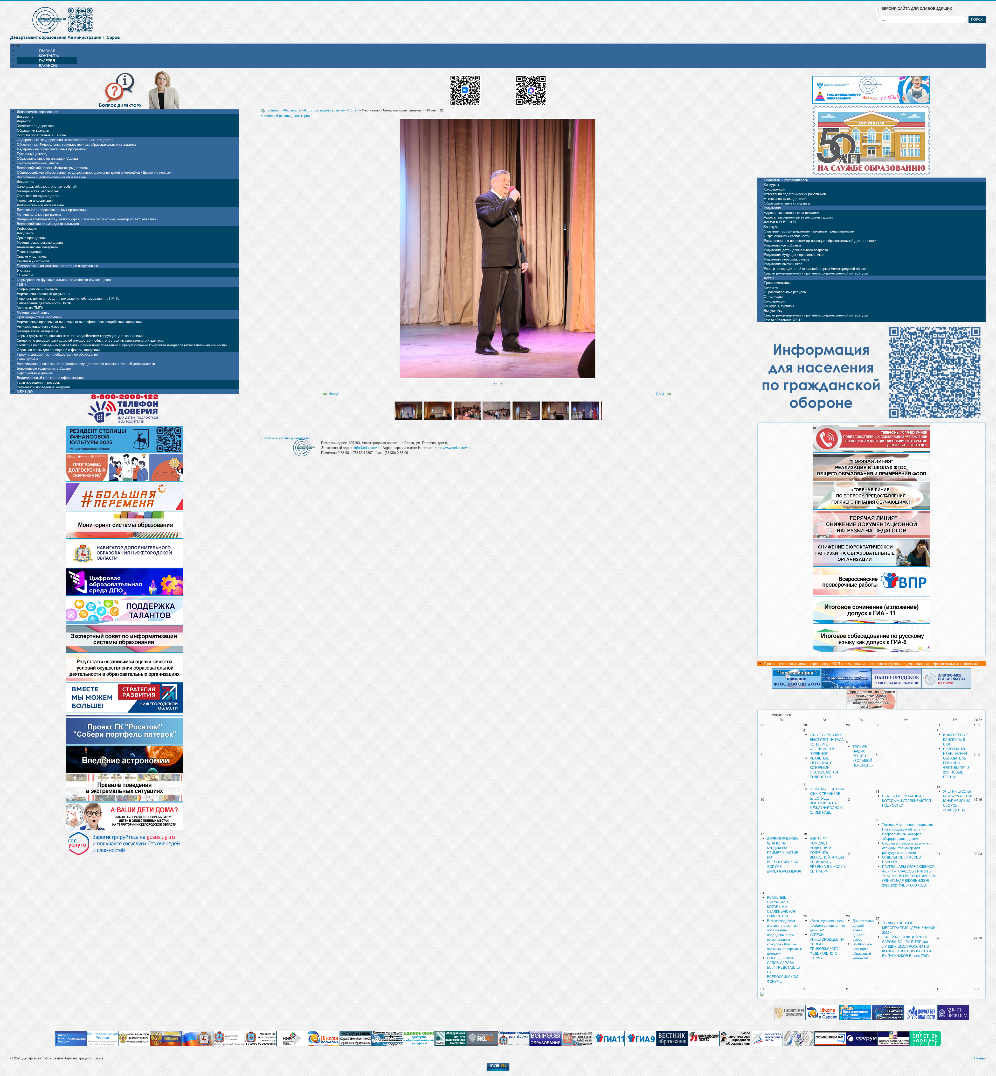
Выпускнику (773, 310)
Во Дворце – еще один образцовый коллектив (862, 950)
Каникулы (771, 226)
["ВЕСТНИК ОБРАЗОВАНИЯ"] (672, 1038)
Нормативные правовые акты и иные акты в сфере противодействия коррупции (79, 321)
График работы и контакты (37, 288)
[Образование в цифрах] (847, 678)
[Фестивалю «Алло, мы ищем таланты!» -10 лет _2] (438, 410)
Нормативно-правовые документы (43, 293)
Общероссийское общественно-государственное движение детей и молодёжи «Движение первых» (94, 172)
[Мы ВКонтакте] (465, 88)
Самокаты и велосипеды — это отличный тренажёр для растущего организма (906, 848)
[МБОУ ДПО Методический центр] (798, 1038)
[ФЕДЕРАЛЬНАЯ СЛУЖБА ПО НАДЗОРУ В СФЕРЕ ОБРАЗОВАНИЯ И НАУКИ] (134, 1038)
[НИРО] (292, 1038)
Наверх (980, 1058)
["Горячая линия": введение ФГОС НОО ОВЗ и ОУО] (797, 678)
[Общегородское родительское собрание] (896, 678)
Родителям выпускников (783, 263)
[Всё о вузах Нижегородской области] (953, 1012)
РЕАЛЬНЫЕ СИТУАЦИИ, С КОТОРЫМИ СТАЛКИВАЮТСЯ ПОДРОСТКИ (824, 767)
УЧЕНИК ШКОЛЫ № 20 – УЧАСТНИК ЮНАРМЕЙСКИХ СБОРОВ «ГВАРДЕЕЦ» (958, 800)
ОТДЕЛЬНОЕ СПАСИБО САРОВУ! (901, 859)
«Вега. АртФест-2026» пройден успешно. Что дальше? (827, 925)
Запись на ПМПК (30, 307)
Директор (24, 120)
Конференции (774, 189)
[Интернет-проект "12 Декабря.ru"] (789, 1012)
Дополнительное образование (40, 204)
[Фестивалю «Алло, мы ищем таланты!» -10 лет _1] (408, 410)
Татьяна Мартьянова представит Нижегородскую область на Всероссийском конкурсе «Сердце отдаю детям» (907, 831)
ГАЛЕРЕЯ (47, 60)
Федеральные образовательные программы (51, 148)
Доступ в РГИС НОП (780, 221)
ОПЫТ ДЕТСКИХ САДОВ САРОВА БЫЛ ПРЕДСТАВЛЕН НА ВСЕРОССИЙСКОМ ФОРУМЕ (784, 969)
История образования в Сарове (41, 134)
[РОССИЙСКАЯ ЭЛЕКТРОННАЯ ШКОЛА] (767, 1038)
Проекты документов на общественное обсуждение (57, 354)
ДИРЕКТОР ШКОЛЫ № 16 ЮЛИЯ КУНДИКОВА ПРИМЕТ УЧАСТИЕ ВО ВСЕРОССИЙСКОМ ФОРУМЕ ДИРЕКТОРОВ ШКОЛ (784, 855)
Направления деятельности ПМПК (44, 302)
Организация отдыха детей (38, 195)
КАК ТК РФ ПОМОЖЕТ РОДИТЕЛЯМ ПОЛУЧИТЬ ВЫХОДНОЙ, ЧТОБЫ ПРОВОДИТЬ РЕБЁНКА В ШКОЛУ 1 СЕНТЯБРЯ (827, 855)
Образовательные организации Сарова (47, 158)
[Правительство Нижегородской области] (197, 1038)
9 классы (24, 270)
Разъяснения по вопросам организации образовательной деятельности (820, 240)
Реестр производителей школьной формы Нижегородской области (816, 268)
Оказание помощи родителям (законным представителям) (809, 231)
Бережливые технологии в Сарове (44, 368)
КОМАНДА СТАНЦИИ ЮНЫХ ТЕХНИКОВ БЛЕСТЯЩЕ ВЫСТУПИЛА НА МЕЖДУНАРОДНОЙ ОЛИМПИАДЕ (827, 800)
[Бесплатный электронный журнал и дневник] (514, 1038)
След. (660, 393)
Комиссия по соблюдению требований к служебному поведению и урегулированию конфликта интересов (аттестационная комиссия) (122, 344)
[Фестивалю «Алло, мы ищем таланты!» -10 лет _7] (585, 410)
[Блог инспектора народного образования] (735, 1038)
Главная (273, 110)
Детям (769, 277)
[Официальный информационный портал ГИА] (640, 1038)
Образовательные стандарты (787, 203)
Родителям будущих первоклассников (794, 254)
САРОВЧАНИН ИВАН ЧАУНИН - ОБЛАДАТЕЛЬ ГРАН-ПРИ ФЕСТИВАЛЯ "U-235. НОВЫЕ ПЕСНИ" (956, 762)
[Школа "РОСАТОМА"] (324, 1038)
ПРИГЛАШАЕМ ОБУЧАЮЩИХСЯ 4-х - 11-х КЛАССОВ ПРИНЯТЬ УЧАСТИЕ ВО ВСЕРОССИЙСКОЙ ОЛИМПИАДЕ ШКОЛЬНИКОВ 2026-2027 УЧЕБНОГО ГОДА (909, 876)
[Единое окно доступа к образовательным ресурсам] (419, 1038)
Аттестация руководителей (785, 198)
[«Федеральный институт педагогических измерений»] (450, 1038)
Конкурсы (771, 184)
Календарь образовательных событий (47, 186)
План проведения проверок (38, 382)
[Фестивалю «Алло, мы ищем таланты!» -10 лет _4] (496, 410)
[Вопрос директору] (124, 89)
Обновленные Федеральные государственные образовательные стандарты (76, 144)
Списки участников (32, 256)
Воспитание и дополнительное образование (51, 176)
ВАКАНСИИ (48, 65)
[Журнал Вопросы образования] (545, 1038)
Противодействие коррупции (39, 316)
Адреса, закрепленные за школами (791, 212)
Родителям (772, 207)
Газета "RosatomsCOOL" (783, 319)
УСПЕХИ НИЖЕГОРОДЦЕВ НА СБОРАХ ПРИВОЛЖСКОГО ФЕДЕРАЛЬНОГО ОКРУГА (827, 946)
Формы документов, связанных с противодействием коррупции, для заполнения (80, 335)
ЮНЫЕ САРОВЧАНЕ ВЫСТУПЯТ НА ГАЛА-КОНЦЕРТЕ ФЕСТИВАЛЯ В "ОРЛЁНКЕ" (827, 744)
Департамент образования (37, 111)
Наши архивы (27, 358)
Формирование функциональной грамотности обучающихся (64, 279)
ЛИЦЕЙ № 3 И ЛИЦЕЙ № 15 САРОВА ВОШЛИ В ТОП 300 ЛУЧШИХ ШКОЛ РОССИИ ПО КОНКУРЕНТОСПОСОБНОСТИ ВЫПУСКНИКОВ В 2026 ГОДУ (906, 946)
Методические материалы (37, 330)
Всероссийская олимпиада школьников (48, 223)
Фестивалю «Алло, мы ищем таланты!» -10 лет (320, 110)
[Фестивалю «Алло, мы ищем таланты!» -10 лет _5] (526, 410)
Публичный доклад (32, 153)
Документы (25, 116)
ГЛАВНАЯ (47, 50)
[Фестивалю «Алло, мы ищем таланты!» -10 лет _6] (555, 410)
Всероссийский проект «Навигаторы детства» (53, 167)
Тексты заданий (29, 251)
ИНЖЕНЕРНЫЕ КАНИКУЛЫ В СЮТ (955, 739)
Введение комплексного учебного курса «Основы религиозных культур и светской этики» (87, 218)
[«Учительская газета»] (704, 1038)
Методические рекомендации (40, 242)
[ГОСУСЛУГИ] (946, 678)
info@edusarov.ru (367, 448)
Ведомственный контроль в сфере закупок (50, 377)
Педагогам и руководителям (786, 179)
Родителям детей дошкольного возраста (796, 249)
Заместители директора (35, 125)
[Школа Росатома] (822, 1012)
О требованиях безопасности (787, 235)
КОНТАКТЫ (49, 55)
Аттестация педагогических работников (795, 193)
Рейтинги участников (33, 260)
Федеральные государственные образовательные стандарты (65, 139)
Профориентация (777, 282)
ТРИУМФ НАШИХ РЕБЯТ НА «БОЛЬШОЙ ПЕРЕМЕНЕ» (863, 756)
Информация (27, 228)
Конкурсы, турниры (779, 305)
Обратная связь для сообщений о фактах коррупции (58, 349)
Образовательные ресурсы (785, 291)
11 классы (25, 274)
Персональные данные (35, 372)
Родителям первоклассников (786, 259)
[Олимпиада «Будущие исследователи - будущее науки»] (888, 1012)
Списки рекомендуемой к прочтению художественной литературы (816, 273)
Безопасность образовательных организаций (52, 209)
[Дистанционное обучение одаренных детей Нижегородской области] (855, 1012)
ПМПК (21, 284)
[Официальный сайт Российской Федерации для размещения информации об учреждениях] (577, 1038)
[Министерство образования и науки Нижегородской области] (229, 1038)
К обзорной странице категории (285, 115)
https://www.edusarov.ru (453, 448)
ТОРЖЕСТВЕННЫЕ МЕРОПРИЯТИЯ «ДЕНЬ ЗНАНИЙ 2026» (908, 927)
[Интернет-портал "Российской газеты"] (482, 1038)
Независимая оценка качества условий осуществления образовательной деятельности (86, 363)
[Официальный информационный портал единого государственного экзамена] (609, 1038)
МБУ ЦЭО (25, 391)
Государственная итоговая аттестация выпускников (57, 265)
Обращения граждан (33, 130)
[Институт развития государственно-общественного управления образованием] (355, 1038)
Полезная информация (35, 200)
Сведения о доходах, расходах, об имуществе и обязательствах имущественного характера (90, 340)
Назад (333, 393)
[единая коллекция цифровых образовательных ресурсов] (387, 1038)
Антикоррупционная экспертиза (41, 326)
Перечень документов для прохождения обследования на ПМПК (68, 298)
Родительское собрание (782, 245)
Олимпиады (773, 296)
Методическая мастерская (38, 190)
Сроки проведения (31, 237)
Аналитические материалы (38, 246)
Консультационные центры (38, 162)
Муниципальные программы (39, 214)
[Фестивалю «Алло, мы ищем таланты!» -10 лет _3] (467, 410)
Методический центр (33, 312)
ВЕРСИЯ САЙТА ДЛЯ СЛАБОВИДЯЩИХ (916, 8)
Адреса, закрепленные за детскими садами (798, 217)
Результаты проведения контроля (43, 386)
